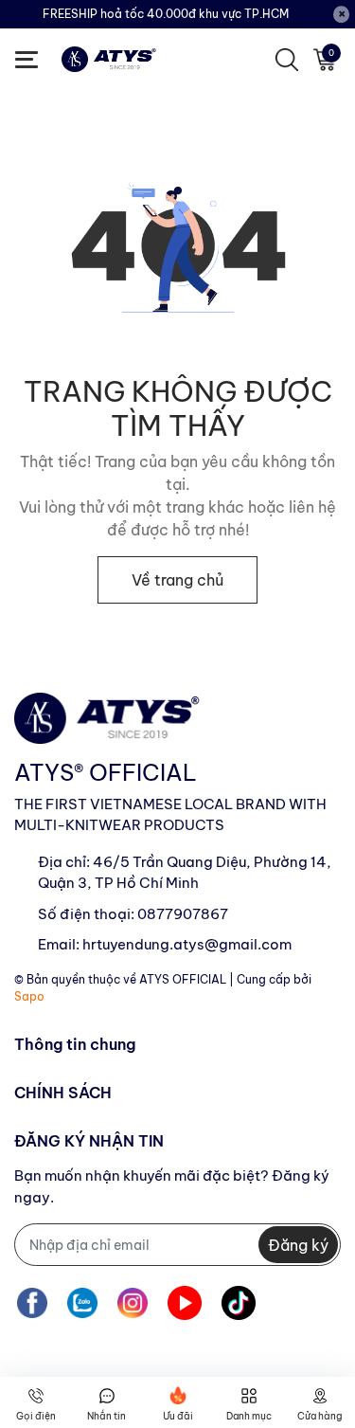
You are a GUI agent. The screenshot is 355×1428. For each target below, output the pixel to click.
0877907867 (182, 914)
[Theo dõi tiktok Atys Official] (238, 1302)
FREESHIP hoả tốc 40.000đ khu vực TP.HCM (166, 14)
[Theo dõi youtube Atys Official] (184, 1302)
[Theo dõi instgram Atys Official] (133, 1302)
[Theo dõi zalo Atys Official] (82, 1302)
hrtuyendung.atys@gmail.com (187, 944)
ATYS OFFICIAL (182, 979)
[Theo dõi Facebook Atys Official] (32, 1302)
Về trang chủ (177, 579)
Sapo (29, 996)
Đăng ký (298, 1245)
